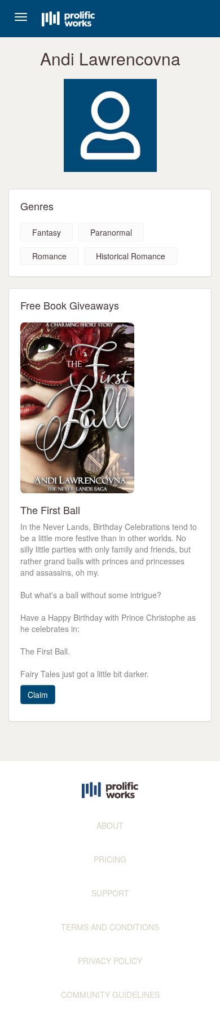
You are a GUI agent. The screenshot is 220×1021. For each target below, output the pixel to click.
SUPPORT (110, 893)
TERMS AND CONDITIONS (110, 926)
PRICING (110, 859)
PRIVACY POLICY (110, 960)
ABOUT (110, 825)
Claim (38, 694)
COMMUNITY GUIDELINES (110, 994)
